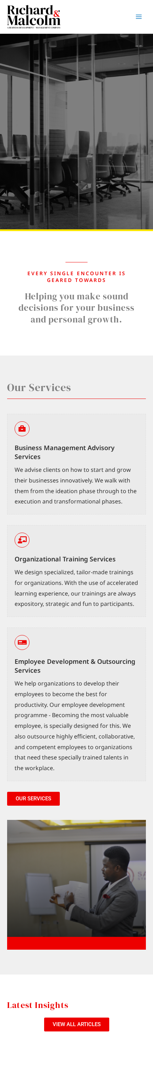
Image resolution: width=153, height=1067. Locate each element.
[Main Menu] (139, 17)
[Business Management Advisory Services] (22, 428)
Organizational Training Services (65, 559)
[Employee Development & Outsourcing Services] (22, 642)
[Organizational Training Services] (22, 540)
